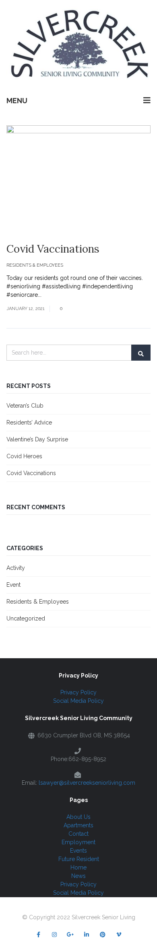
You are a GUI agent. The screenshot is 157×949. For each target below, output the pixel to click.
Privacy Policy (78, 692)
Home (78, 867)
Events (78, 850)
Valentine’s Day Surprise (37, 439)
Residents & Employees (34, 265)
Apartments (78, 825)
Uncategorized (25, 618)
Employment (78, 842)
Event (13, 585)
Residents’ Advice (29, 422)
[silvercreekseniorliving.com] (78, 44)
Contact (78, 834)
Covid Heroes (24, 456)
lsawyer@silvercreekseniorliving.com (87, 783)
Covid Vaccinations (52, 248)
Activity (15, 568)
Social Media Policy (78, 701)
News (78, 876)
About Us (78, 817)
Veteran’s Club (24, 405)
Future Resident (78, 859)
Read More (57, 295)
